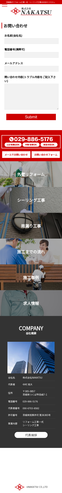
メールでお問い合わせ (16, 154)
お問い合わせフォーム (45, 154)
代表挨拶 (31, 435)
